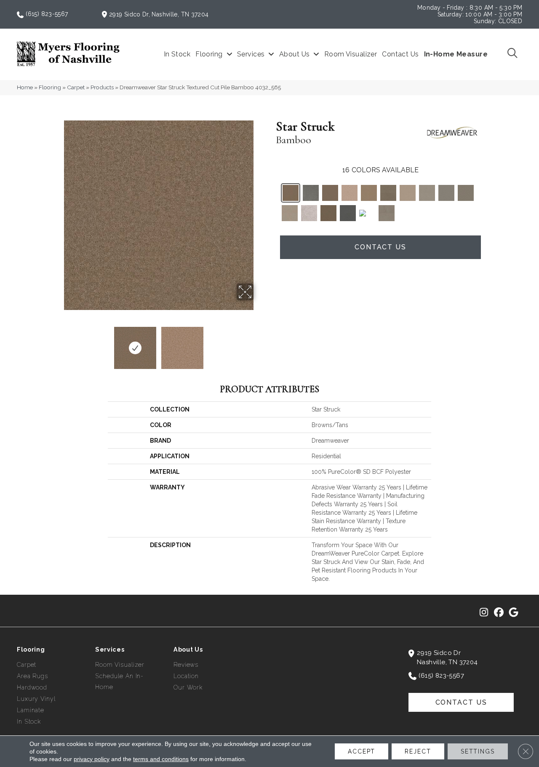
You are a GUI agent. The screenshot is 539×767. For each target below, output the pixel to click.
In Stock (29, 721)
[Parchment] (427, 192)
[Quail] (388, 192)
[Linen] (289, 213)
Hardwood (32, 687)
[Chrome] (367, 212)
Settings (478, 751)
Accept (361, 751)
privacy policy (91, 759)
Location (186, 676)
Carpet (76, 87)
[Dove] (446, 192)
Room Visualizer (119, 664)
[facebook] (499, 612)
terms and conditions (161, 759)
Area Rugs (32, 676)
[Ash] (386, 213)
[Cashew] (330, 192)
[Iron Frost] (465, 192)
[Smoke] (310, 192)
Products (102, 87)
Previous (58, 343)
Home (25, 87)
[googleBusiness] (513, 612)
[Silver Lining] (309, 213)
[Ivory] (407, 192)
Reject (418, 751)
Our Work (188, 687)
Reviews (185, 664)
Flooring (50, 87)
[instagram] (484, 612)
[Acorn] (328, 213)
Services (110, 649)
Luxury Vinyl (36, 698)
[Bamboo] (290, 192)
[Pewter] (347, 213)
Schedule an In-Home (119, 681)
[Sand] (368, 192)
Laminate (30, 710)
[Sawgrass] (349, 192)
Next (259, 343)
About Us (188, 649)
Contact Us (380, 247)
